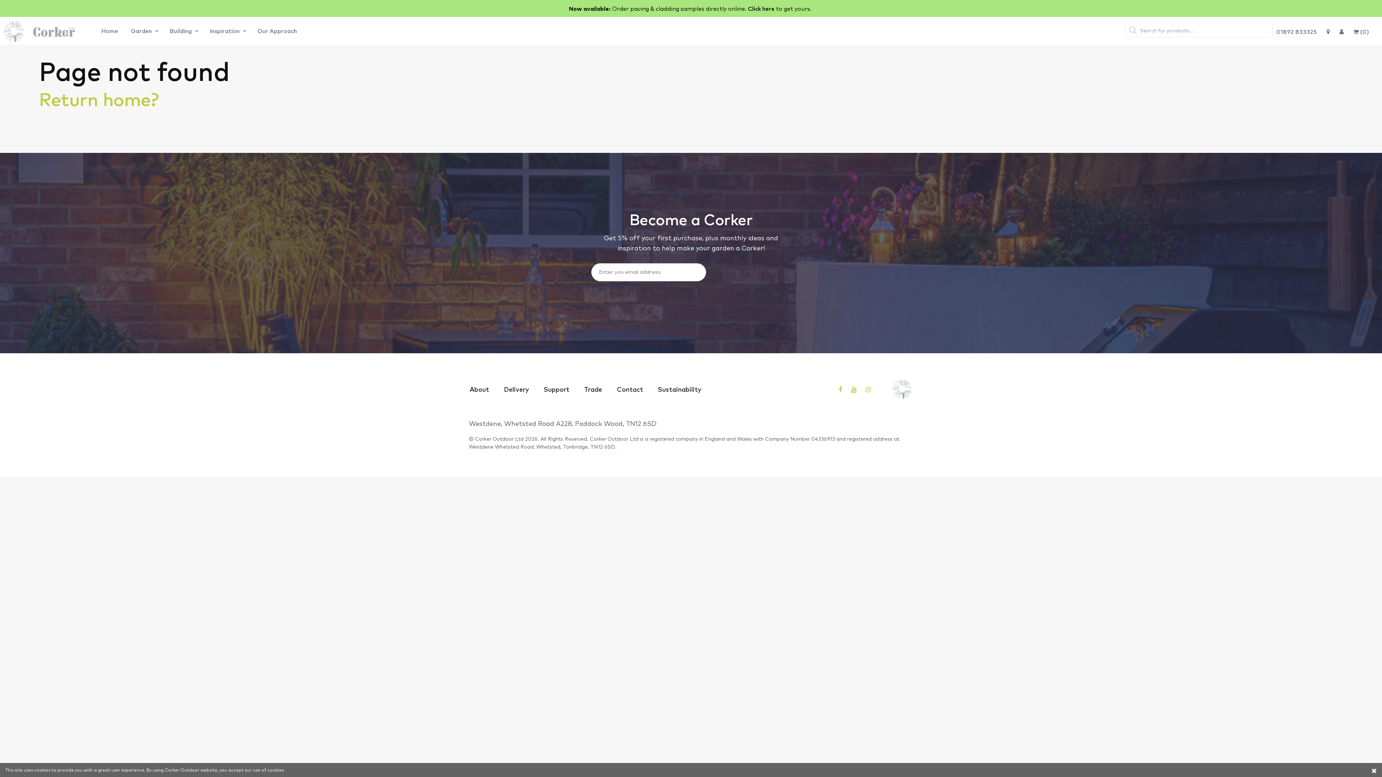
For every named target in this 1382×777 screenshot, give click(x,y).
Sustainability (679, 389)
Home (109, 31)
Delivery (516, 389)
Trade (593, 389)
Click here (761, 8)
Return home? (99, 98)
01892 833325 (1296, 31)
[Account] (1341, 31)
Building (181, 31)
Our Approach (277, 31)
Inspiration (224, 31)
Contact (630, 389)
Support (556, 389)
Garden (141, 31)
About (479, 389)
